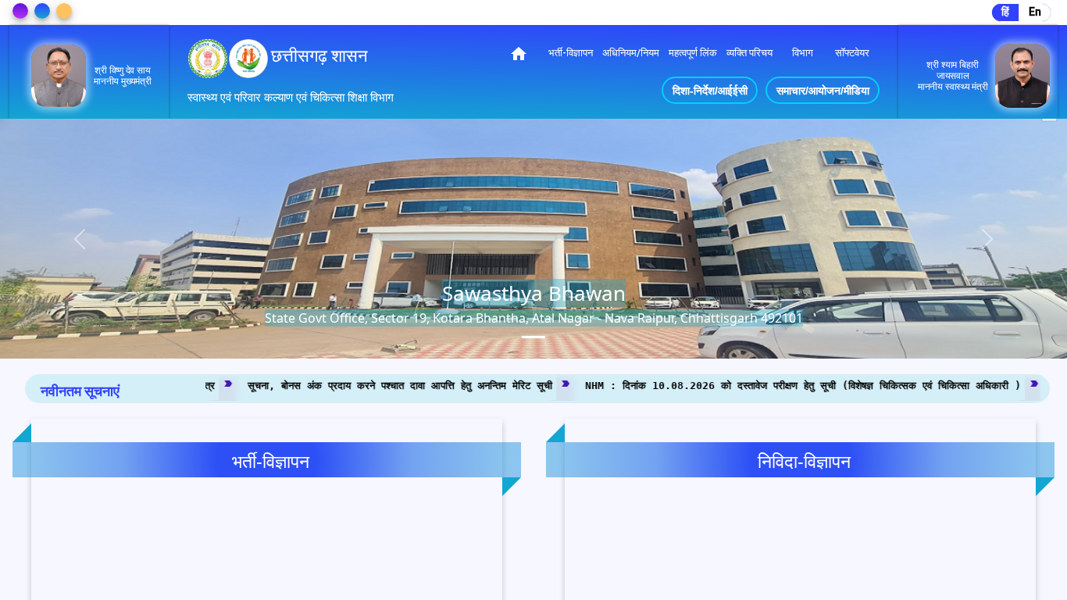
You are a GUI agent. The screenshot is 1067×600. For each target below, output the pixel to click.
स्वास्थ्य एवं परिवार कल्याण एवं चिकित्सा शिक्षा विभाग (290, 98)
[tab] (533, 337)
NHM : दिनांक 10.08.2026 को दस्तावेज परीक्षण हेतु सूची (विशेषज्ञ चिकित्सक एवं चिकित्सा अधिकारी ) (693, 384)
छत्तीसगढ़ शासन (319, 56)
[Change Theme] (20, 11)
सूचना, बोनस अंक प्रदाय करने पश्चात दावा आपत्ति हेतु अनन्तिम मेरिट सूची (290, 384)
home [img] (518, 54)
